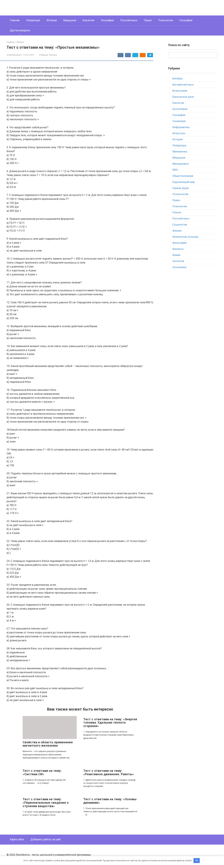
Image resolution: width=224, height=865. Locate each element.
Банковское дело (183, 96)
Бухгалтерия (179, 109)
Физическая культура (185, 236)
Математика (179, 151)
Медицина (69, 20)
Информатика (180, 127)
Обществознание (182, 175)
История (52, 20)
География (107, 20)
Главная (15, 20)
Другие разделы (20, 30)
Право (148, 20)
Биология (88, 20)
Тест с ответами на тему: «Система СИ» (42, 772)
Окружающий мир (183, 182)
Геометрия (178, 121)
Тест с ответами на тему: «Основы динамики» (109, 800)
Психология (165, 20)
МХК (175, 169)
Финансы (178, 249)
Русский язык (128, 20)
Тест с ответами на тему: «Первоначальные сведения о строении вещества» (46, 802)
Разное (176, 212)
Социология (179, 224)
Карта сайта (17, 839)
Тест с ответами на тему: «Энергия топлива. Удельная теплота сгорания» (110, 722)
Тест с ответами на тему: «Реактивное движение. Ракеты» (108, 772)
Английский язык (183, 84)
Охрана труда (180, 188)
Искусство (178, 133)
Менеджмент (180, 163)
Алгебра (177, 78)
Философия (179, 242)
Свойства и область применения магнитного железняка (48, 744)
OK (196, 860)
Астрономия (179, 90)
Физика (53, 54)
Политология (180, 194)
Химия (176, 255)
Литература (33, 20)
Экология (178, 261)
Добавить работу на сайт (46, 839)
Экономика (179, 267)
